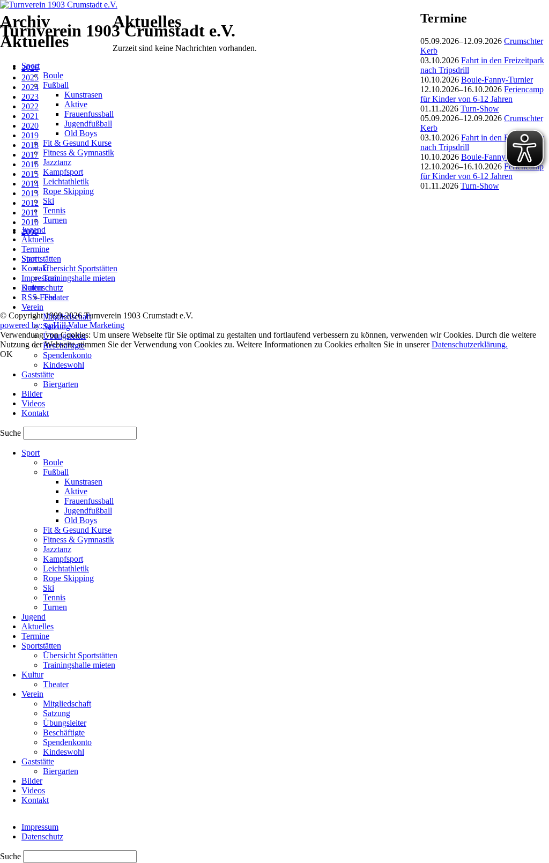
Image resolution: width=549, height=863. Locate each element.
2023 (30, 96)
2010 (30, 222)
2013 (30, 193)
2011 (29, 212)
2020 (30, 125)
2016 (30, 164)
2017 (30, 154)
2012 (30, 202)
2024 (30, 87)
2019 (30, 135)
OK (6, 354)
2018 (30, 145)
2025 (30, 77)
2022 (30, 106)
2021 (30, 116)
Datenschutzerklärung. (470, 344)
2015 (30, 173)
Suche (11, 432)
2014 (30, 183)
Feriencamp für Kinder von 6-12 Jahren (482, 94)
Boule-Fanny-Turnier (497, 79)
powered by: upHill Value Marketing (62, 325)
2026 (30, 67)
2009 (30, 231)
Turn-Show (480, 108)
